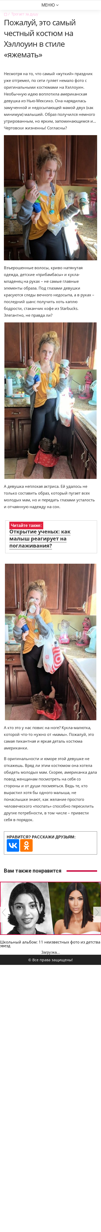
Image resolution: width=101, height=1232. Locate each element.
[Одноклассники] (26, 845)
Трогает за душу (24, 13)
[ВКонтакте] (13, 845)
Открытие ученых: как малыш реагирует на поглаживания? (39, 538)
